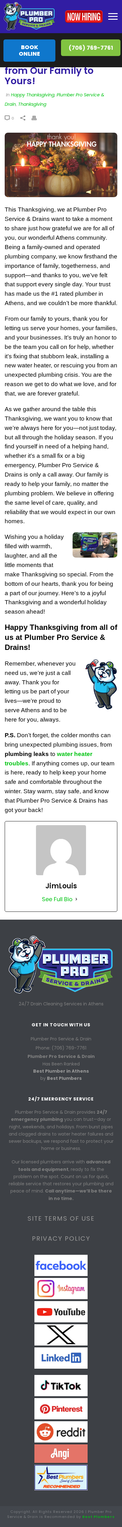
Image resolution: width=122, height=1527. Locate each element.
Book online (29, 50)
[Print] (37, 117)
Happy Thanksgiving (32, 95)
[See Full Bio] (76, 899)
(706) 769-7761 (91, 48)
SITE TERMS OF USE (61, 1218)
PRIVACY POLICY (61, 1238)
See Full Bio (57, 899)
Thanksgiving (32, 104)
